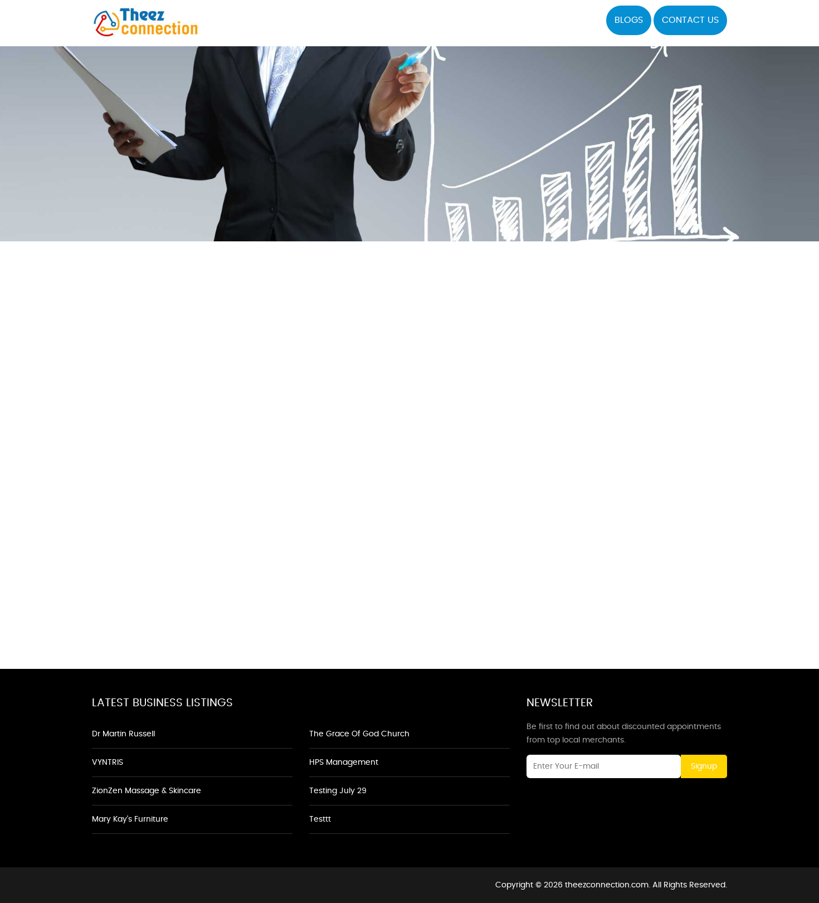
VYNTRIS (107, 762)
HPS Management (343, 762)
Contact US (690, 20)
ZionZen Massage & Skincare (146, 791)
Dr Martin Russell (123, 734)
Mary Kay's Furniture (130, 819)
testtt (320, 819)
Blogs (629, 20)
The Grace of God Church (359, 734)
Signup (704, 766)
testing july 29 (338, 791)
